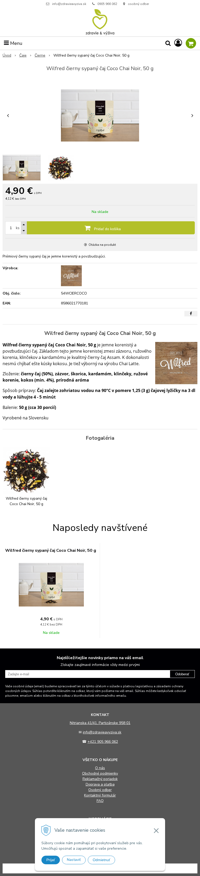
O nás (100, 767)
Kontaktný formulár (100, 795)
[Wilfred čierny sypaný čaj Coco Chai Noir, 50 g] (100, 115)
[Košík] (191, 43)
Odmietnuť (101, 860)
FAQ (100, 800)
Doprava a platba (100, 784)
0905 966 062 (107, 4)
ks (18, 227)
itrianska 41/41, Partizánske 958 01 (101, 722)
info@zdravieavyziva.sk (69, 4)
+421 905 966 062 (103, 741)
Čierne (40, 55)
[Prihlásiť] (178, 43)
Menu (15, 43)
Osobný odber (100, 789)
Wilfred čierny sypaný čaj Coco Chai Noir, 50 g (50, 550)
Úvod (7, 55)
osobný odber (138, 4)
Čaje (23, 55)
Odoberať (182, 674)
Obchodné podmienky (100, 773)
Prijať (50, 860)
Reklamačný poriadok (100, 778)
